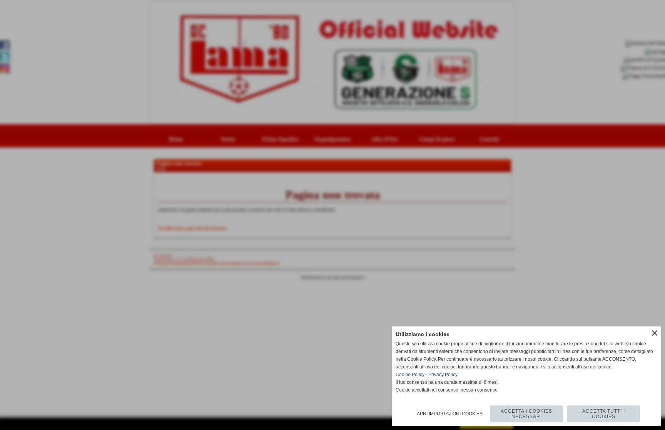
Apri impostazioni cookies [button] (450, 414)
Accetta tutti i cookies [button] (603, 413)
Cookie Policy (410, 374)
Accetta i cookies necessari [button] (526, 413)
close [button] (654, 333)
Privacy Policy (443, 374)
